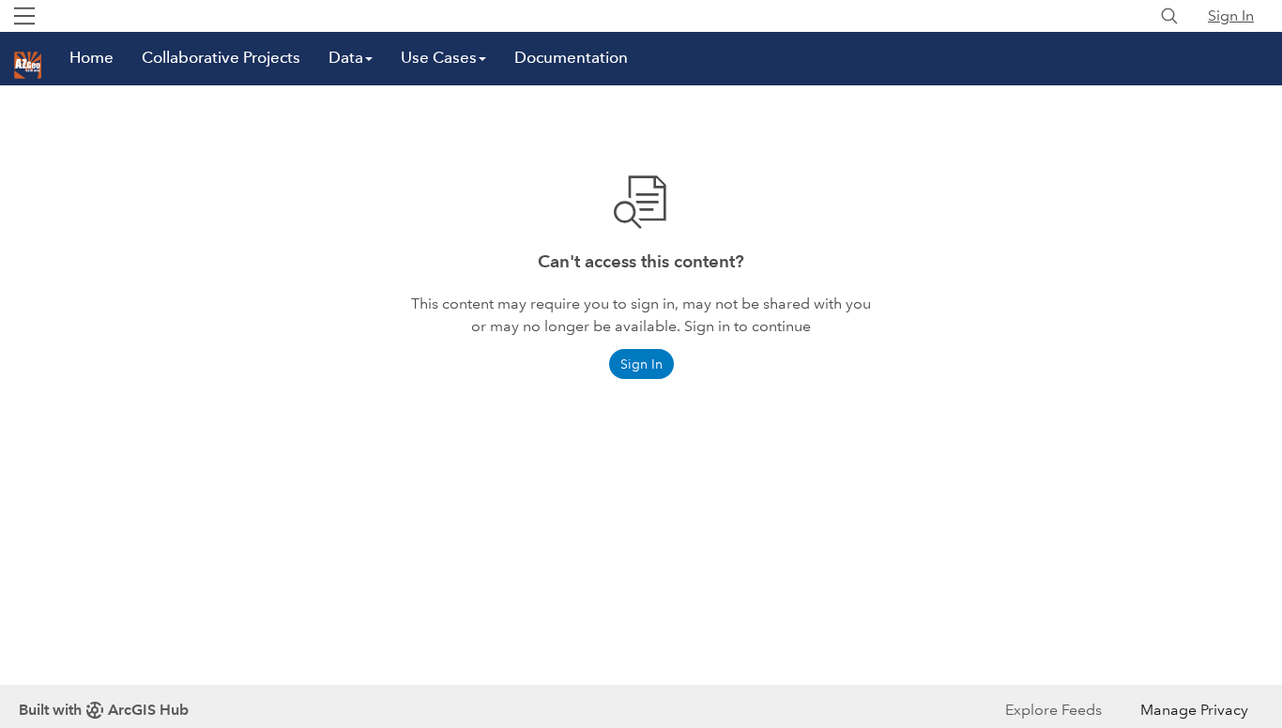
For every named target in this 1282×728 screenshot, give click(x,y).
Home (91, 58)
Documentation (571, 58)
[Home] (27, 65)
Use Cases (439, 58)
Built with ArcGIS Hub (104, 710)
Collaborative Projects (221, 58)
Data (345, 58)
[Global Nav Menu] (24, 16)
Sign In (1231, 15)
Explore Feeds (1053, 710)
